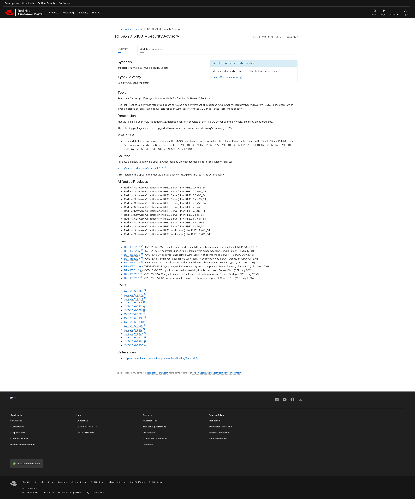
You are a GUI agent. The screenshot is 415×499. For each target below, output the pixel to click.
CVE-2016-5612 (133, 329)
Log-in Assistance (86, 432)
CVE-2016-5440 (134, 322)
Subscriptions (12, 3)
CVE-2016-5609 (133, 326)
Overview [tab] (123, 49)
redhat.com (214, 420)
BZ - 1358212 (131, 270)
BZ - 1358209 (132, 262)
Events (51, 482)
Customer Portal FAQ (87, 426)
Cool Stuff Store (137, 482)
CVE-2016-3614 (133, 310)
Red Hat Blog (97, 482)
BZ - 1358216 (131, 274)
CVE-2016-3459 (133, 291)
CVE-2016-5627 (133, 333)
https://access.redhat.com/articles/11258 (140, 168)
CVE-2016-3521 (133, 306)
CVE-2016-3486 (133, 298)
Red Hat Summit (156, 482)
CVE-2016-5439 (133, 318)
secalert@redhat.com (157, 372)
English (384, 14)
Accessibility (149, 432)
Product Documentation (22, 444)
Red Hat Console (46, 3)
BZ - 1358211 (131, 266)
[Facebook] (292, 400)
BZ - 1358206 (132, 254)
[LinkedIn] (277, 400)
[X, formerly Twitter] (300, 400)
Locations (62, 482)
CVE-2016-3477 (133, 294)
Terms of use (48, 492)
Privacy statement (30, 492)
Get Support (65, 3)
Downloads (28, 3)
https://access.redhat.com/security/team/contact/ (217, 372)
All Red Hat (395, 14)
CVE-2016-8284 (133, 341)
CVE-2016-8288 (133, 345)
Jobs (42, 482)
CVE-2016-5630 (133, 337)
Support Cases (17, 432)
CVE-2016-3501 (133, 302)
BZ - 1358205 (132, 251)
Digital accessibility (95, 492)
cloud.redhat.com (218, 438)
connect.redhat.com (219, 432)
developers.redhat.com (220, 426)
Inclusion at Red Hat (116, 482)
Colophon (148, 444)
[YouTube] (285, 400)
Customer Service (19, 438)
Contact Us (82, 420)
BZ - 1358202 (132, 247)
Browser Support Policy (154, 426)
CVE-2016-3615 (133, 314)
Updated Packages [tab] (151, 49)
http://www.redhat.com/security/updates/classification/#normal (159, 358)
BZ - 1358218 (131, 278)
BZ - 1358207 (132, 258)
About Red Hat (29, 482)
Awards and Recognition (155, 438)
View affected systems (226, 77)
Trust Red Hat (150, 420)
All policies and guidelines (70, 492)
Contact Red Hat (79, 482)
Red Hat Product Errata (127, 29)
